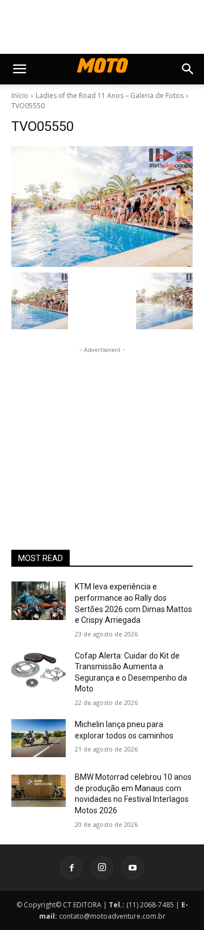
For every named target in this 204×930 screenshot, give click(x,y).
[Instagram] (102, 867)
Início (19, 95)
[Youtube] (132, 867)
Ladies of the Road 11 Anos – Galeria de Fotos (110, 95)
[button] (19, 69)
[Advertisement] (102, 427)
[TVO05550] (102, 206)
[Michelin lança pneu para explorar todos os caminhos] (38, 738)
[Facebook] (71, 867)
